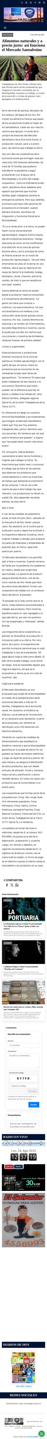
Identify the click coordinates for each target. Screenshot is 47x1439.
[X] (31, 2)
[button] (22, 2)
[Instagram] (39, 2)
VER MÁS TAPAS (23, 1386)
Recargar (32, 1091)
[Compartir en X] (12, 885)
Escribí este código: (16, 1073)
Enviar (34, 1104)
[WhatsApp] (26, 2)
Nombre (11, 1041)
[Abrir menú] (5, 28)
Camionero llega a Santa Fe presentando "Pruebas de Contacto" (21, 968)
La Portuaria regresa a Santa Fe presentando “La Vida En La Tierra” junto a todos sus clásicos (23, 926)
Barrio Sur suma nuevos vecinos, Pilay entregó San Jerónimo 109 (23, 1008)
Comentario (12, 1051)
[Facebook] (35, 2)
